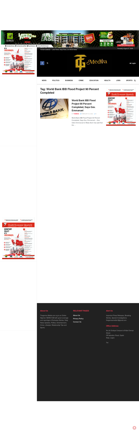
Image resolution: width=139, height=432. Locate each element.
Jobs (118, 80)
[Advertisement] (65, 15)
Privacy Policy (78, 47)
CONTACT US (52, 47)
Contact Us (77, 322)
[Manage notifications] (134, 428)
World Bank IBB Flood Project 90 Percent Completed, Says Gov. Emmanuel (83, 105)
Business (69, 80)
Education (93, 80)
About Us (76, 315)
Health (107, 80)
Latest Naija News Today (65, 47)
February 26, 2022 (87, 114)
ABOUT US (43, 47)
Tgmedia (76, 114)
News (44, 80)
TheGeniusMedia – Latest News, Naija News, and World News (58, 49)
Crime (81, 80)
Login (133, 63)
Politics (55, 80)
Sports (129, 80)
